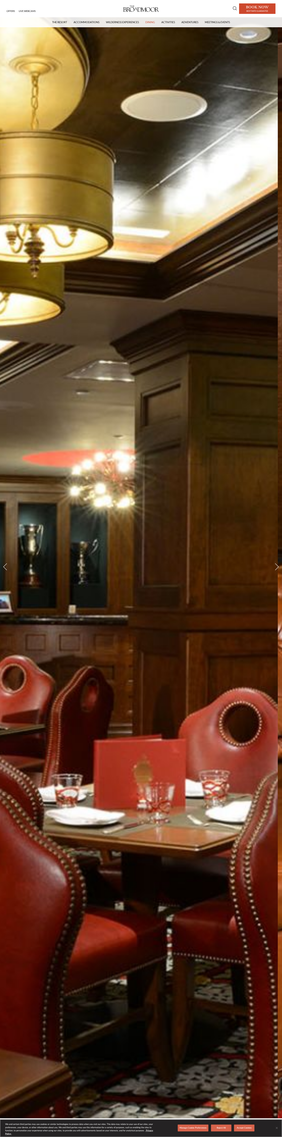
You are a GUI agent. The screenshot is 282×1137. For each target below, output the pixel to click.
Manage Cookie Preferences (193, 1128)
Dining (150, 22)
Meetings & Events (217, 22)
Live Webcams (27, 11)
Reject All (221, 1128)
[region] (141, 1128)
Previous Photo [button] (6, 566)
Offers (11, 11)
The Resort (59, 22)
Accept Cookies (244, 1128)
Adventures (189, 22)
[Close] (276, 1127)
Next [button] (275, 566)
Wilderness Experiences (122, 22)
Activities (168, 22)
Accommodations (86, 22)
